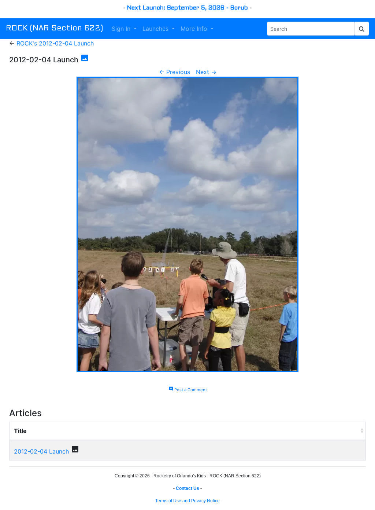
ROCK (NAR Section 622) (54, 28)
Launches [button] (156, 28)
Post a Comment (187, 389)
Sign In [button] (122, 28)
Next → (206, 72)
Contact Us (187, 488)
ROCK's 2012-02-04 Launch (55, 43)
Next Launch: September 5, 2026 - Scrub (187, 8)
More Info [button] (195, 28)
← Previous (174, 72)
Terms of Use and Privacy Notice (187, 500)
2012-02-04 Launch (41, 451)
